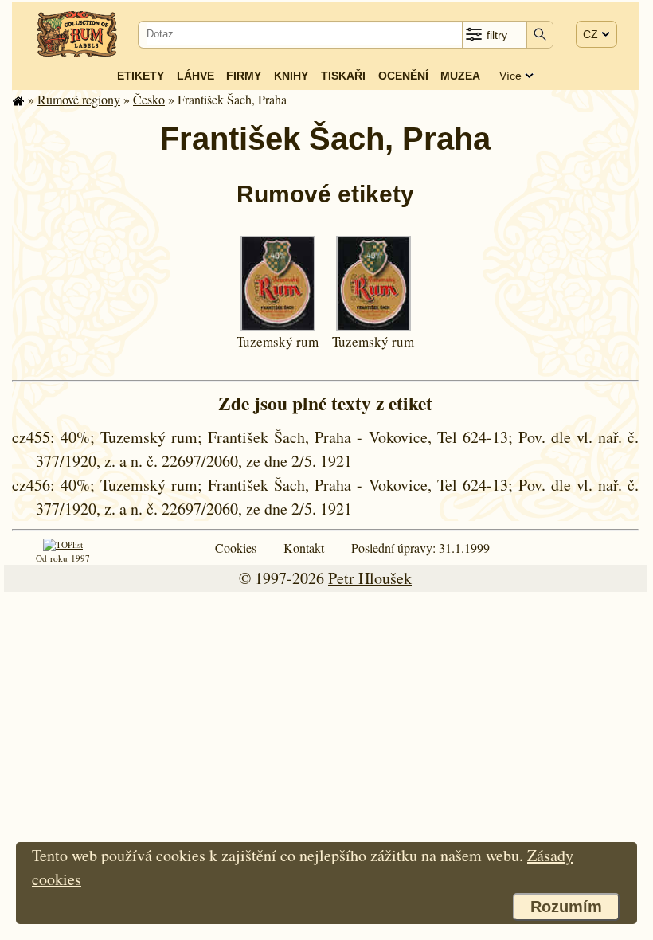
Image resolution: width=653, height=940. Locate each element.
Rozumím (566, 906)
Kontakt (303, 547)
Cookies (235, 547)
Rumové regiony (78, 99)
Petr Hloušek (370, 578)
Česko (149, 99)
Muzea (460, 75)
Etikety (140, 75)
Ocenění (403, 75)
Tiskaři (343, 75)
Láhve (195, 75)
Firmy (243, 75)
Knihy (291, 75)
